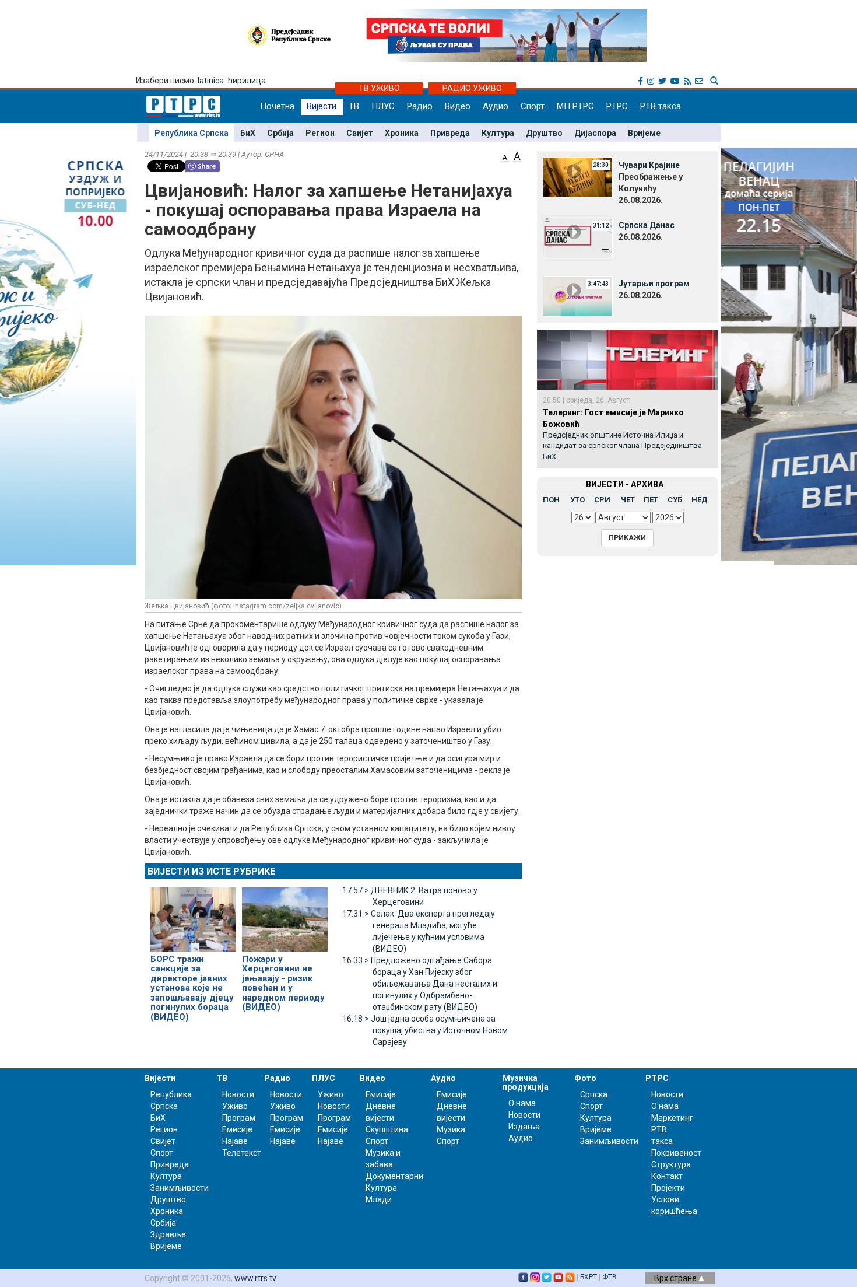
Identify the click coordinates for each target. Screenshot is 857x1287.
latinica (211, 80)
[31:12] (578, 237)
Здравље (168, 1234)
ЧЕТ (628, 499)
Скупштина (387, 1129)
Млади (379, 1199)
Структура (671, 1164)
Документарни (394, 1176)
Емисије (237, 1129)
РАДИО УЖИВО (472, 88)
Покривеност (676, 1152)
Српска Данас (647, 225)
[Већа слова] (517, 155)
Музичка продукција (526, 1082)
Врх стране (676, 1278)
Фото (585, 1078)
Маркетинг (672, 1117)
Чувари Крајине (649, 165)
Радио (420, 106)
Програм (238, 1117)
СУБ (675, 499)
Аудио (495, 106)
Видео (457, 106)
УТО (577, 499)
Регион (320, 133)
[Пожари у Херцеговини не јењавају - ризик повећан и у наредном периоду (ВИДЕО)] (285, 914)
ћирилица (247, 80)
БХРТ (588, 1277)
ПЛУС (383, 106)
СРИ (602, 499)
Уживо (235, 1106)
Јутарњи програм (654, 283)
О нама (522, 1103)
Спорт (533, 106)
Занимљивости (179, 1187)
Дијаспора (595, 133)
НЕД (699, 499)
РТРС (617, 106)
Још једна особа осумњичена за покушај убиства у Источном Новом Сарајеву (425, 1030)
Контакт (667, 1176)
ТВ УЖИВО (379, 88)
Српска (593, 1094)
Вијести (321, 106)
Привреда (450, 133)
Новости (238, 1094)
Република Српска (191, 133)
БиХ (247, 133)
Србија (280, 133)
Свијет (359, 133)
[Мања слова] (505, 155)
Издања (524, 1126)
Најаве (235, 1141)
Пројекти (668, 1187)
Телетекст (241, 1152)
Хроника (402, 133)
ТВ (354, 106)
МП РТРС (575, 106)
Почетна (277, 106)
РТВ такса (660, 106)
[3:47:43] (578, 295)
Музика (451, 1129)
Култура (498, 133)
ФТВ (609, 1277)
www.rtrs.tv (255, 1278)
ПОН (551, 499)
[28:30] (578, 176)
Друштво (544, 133)
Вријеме (644, 133)
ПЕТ (651, 499)
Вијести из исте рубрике (211, 871)
